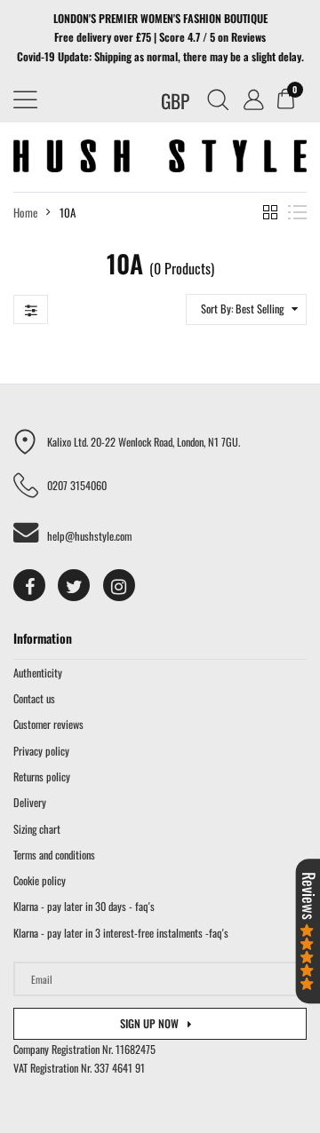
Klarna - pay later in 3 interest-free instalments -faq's (120, 932)
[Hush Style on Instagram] (119, 585)
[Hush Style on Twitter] (74, 585)
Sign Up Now (149, 1023)
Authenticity (37, 672)
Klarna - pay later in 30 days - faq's (84, 906)
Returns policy (41, 776)
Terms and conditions (54, 854)
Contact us (34, 698)
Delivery (29, 802)
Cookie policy (39, 880)
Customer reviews (48, 724)
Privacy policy (41, 750)
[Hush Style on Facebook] (29, 585)
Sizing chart (36, 828)
